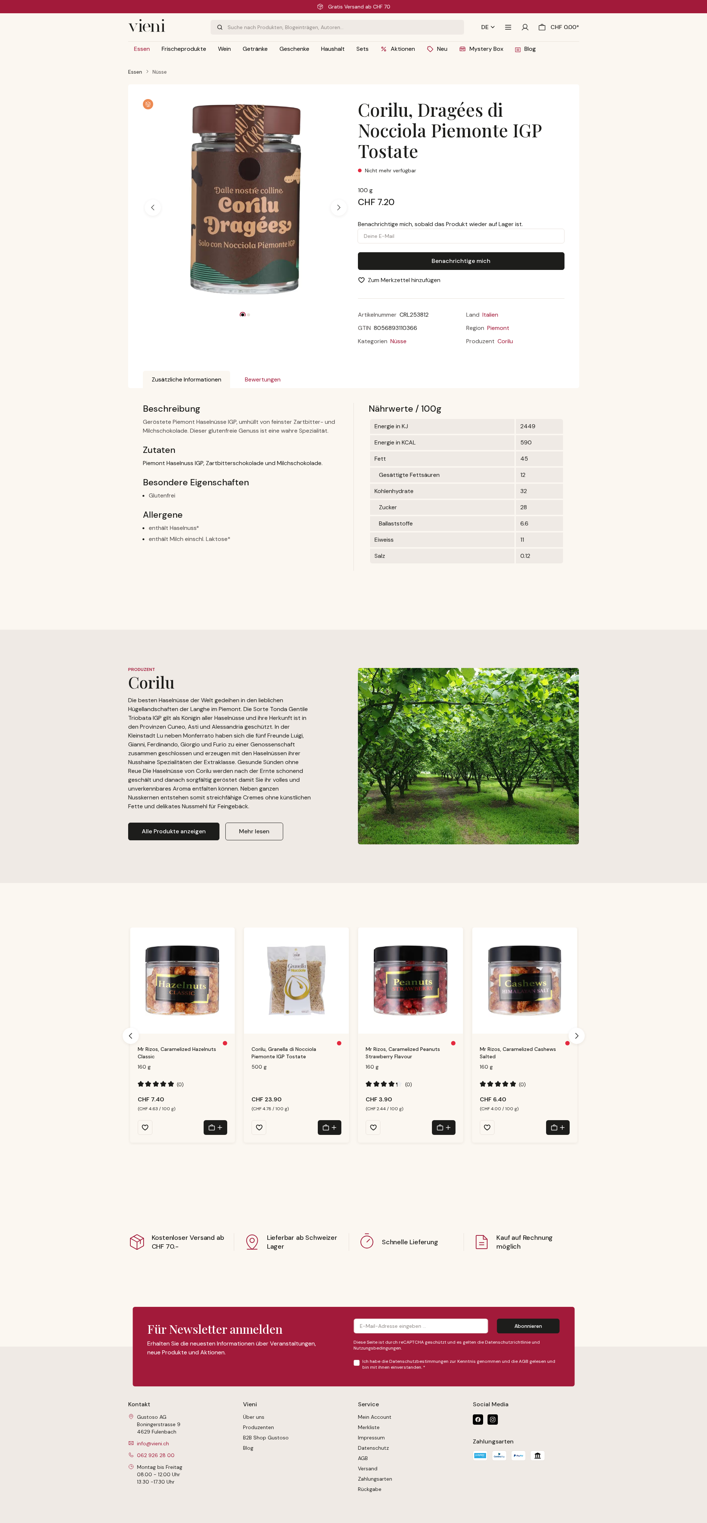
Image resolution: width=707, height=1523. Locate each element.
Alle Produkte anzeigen (174, 831)
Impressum (371, 1437)
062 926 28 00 (156, 1455)
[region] (246, 207)
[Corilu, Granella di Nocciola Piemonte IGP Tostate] (296, 980)
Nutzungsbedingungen (377, 1348)
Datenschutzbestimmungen (419, 1361)
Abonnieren (528, 1326)
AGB (523, 1361)
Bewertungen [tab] (263, 379)
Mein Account (374, 1417)
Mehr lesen (254, 831)
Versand (367, 1468)
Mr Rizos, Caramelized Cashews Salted (518, 1053)
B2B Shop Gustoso (266, 1437)
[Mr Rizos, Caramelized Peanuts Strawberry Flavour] (410, 980)
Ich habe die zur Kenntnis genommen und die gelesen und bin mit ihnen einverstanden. (458, 1364)
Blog (248, 1448)
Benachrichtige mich (461, 261)
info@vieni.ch (153, 1443)
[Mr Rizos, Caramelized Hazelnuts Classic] (183, 980)
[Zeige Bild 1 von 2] (242, 314)
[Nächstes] (339, 208)
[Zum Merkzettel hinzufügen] (145, 1127)
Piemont (498, 328)
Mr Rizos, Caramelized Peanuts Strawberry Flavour (403, 1053)
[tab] (186, 379)
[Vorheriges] (153, 208)
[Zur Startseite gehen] (165, 27)
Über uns (253, 1417)
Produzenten (258, 1427)
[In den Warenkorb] (215, 1127)
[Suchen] (219, 27)
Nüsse (398, 341)
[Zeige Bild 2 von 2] (248, 314)
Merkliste (369, 1427)
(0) (161, 1084)
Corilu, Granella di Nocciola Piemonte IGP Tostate (284, 1053)
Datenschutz (373, 1448)
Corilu (505, 341)
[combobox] (345, 27)
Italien (490, 315)
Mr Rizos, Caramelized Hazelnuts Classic (177, 1053)
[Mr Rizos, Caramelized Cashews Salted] (525, 980)
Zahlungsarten (375, 1478)
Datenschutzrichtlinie (508, 1342)
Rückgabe (369, 1489)
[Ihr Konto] (525, 27)
